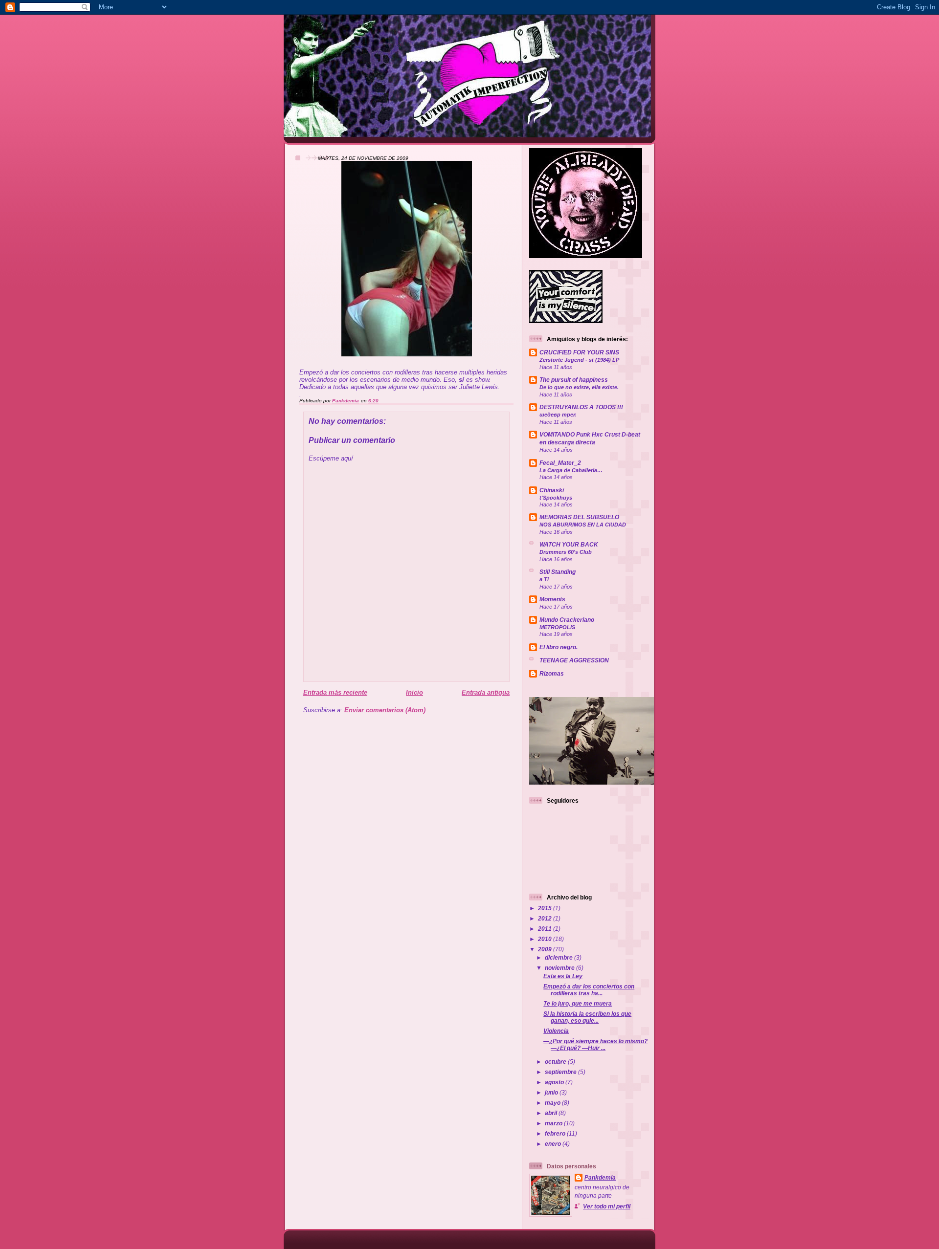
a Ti (544, 579)
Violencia (556, 1031)
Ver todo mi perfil (606, 1206)
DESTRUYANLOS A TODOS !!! (581, 407)
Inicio (414, 692)
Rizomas (551, 673)
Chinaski (551, 490)
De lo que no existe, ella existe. (579, 387)
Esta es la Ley (562, 976)
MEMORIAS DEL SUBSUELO (579, 517)
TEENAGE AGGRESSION (574, 660)
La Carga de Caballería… (571, 470)
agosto (555, 1082)
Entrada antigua (486, 692)
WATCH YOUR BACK (568, 544)
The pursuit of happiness (573, 379)
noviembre (560, 967)
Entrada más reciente (335, 692)
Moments (552, 599)
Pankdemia (600, 1177)
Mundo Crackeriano (566, 619)
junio (552, 1092)
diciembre (559, 957)
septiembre (561, 1072)
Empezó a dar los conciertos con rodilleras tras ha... (588, 989)
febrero (556, 1133)
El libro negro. (558, 647)
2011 (545, 928)
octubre (556, 1061)
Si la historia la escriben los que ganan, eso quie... (587, 1017)
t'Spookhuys (555, 498)
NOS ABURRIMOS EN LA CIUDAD (582, 524)
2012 (545, 918)
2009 (545, 949)
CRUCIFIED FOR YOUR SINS (579, 352)
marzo (554, 1123)
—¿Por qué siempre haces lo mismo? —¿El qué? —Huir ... (595, 1044)
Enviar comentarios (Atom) (384, 710)
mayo (553, 1102)
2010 (545, 939)
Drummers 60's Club (565, 552)
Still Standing (557, 572)
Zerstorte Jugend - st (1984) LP (579, 360)
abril (552, 1113)
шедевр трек (557, 414)
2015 (545, 908)
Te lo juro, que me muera (577, 1003)
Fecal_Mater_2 (560, 463)
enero (553, 1143)
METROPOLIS (557, 627)
